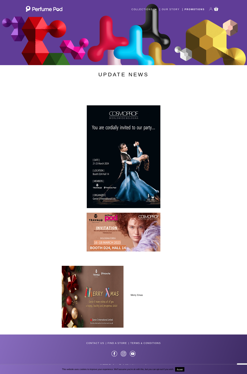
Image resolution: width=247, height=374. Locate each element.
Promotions (195, 9)
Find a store (117, 343)
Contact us (95, 343)
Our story (171, 9)
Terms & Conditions (145, 343)
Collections (142, 9)
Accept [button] (180, 369)
